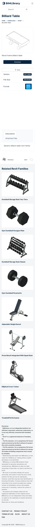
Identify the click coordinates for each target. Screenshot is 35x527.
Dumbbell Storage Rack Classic (13, 262)
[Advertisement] (17, 109)
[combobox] (16, 9)
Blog (17, 514)
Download (17, 62)
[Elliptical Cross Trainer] (17, 371)
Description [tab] (10, 134)
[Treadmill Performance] (17, 403)
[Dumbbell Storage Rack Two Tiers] (17, 184)
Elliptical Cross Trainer (10, 387)
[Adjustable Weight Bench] (17, 309)
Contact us (7, 511)
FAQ (3, 517)
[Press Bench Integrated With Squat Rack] (17, 340)
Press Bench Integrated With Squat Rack (17, 355)
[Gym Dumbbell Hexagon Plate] (17, 215)
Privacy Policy (20, 511)
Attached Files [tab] (11, 138)
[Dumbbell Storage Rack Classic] (17, 247)
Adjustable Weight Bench (11, 324)
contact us (5, 485)
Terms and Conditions (17, 502)
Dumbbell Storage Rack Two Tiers (15, 199)
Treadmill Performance (10, 418)
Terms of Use (7, 514)
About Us (26, 514)
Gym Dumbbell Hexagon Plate (13, 231)
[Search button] (26, 9)
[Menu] (32, 3)
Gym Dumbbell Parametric (12, 293)
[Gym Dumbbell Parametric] (17, 278)
